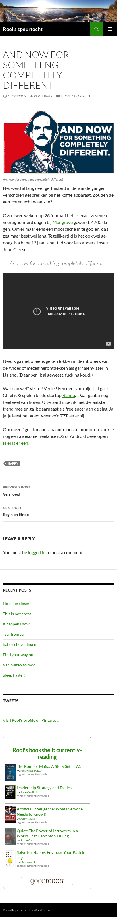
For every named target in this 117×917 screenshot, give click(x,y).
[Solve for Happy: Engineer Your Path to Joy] (10, 857)
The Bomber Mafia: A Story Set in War (50, 766)
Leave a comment (76, 96)
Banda (68, 395)
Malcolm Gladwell (31, 770)
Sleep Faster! (14, 675)
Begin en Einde (16, 511)
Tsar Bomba (13, 634)
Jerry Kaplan (28, 818)
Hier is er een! (16, 443)
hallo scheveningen (19, 644)
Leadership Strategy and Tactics (44, 787)
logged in (36, 552)
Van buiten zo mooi (20, 664)
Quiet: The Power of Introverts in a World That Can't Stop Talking (47, 833)
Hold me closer (16, 603)
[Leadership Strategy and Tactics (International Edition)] (10, 791)
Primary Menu (110, 29)
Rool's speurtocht (23, 29)
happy (13, 463)
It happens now (16, 623)
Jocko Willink (29, 792)
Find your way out (19, 654)
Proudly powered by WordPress (26, 910)
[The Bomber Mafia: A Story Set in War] (10, 771)
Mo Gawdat (27, 862)
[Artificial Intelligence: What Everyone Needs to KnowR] (10, 814)
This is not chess (17, 613)
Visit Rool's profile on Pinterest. (30, 720)
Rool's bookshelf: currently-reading (47, 753)
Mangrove (63, 222)
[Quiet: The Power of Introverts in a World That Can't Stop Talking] (10, 836)
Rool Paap (43, 96)
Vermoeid (16, 490)
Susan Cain (27, 840)
